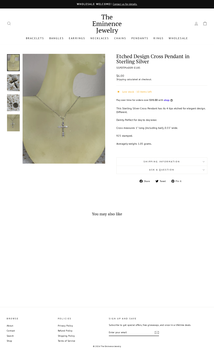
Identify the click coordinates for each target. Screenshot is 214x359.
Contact (11, 330)
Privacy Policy (65, 325)
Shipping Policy (66, 335)
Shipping (121, 79)
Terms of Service (66, 340)
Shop (9, 340)
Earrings (77, 38)
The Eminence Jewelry (107, 23)
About (10, 325)
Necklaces (99, 38)
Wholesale (178, 38)
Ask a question (161, 169)
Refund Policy (65, 330)
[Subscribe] (157, 332)
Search (10, 335)
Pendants (140, 38)
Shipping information (162, 161)
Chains (120, 38)
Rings (158, 38)
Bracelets (35, 38)
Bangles (56, 38)
